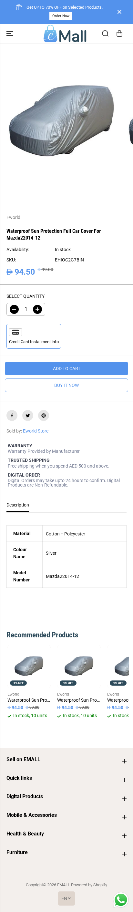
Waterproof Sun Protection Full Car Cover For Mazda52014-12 (79, 700)
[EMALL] (64, 33)
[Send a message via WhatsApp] (121, 900)
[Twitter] (27, 415)
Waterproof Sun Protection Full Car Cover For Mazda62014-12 (29, 700)
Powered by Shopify (89, 884)
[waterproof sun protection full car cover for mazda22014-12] (61, 122)
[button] (10, 33)
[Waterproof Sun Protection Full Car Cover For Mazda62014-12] (29, 666)
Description (17, 504)
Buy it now (66, 385)
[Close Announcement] (119, 12)
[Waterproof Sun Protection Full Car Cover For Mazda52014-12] (79, 666)
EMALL (63, 884)
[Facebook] (11, 415)
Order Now (60, 16)
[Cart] (119, 33)
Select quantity (25, 296)
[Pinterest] (43, 415)
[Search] (105, 33)
